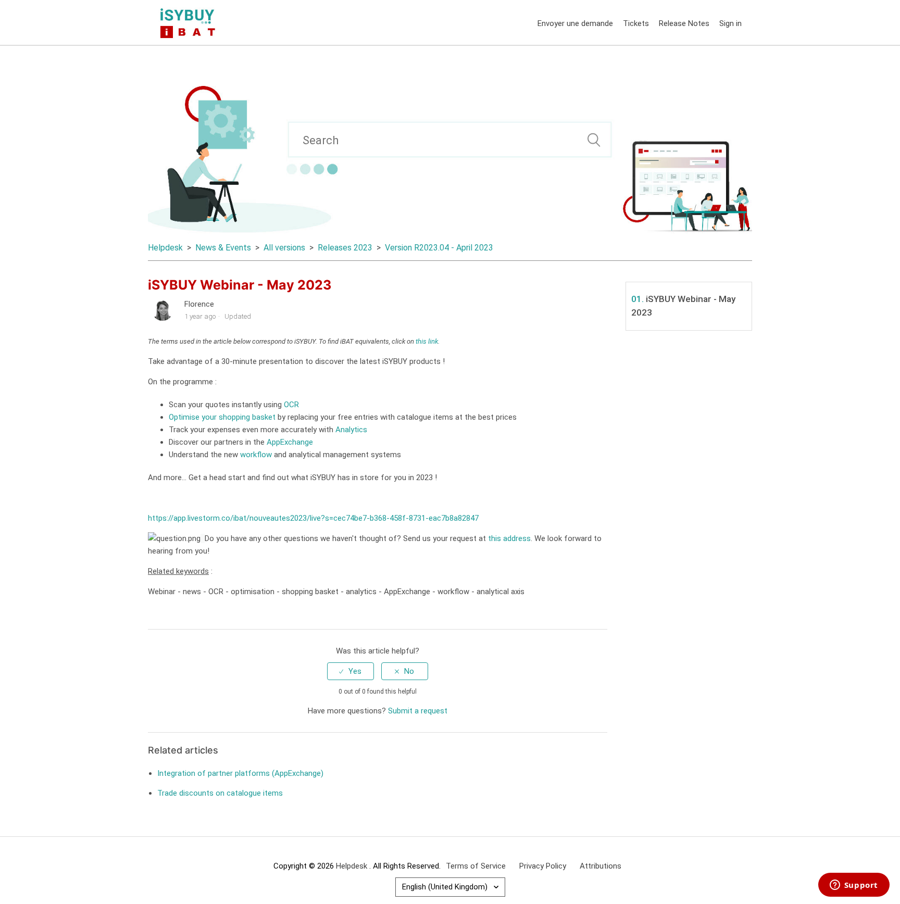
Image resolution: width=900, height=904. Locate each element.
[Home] (190, 22)
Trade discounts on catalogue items (220, 793)
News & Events (223, 248)
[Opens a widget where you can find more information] (854, 886)
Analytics (351, 429)
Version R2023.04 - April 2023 (439, 248)
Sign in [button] (730, 23)
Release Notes (684, 23)
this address (509, 538)
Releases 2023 (345, 248)
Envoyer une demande (575, 23)
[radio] (350, 671)
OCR (291, 404)
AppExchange (289, 442)
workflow (256, 454)
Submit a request (417, 710)
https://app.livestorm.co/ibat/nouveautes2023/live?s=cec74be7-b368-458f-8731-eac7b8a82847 (313, 518)
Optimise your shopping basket (222, 417)
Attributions (600, 866)
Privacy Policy (542, 866)
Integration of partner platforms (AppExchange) (240, 773)
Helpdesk (166, 248)
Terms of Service (476, 866)
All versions (284, 248)
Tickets (636, 23)
